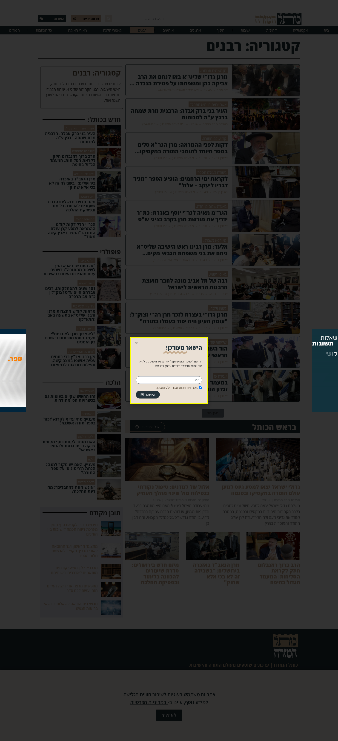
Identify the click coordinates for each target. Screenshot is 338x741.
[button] (136, 343)
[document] (169, 370)
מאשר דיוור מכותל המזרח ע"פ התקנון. (177, 388)
